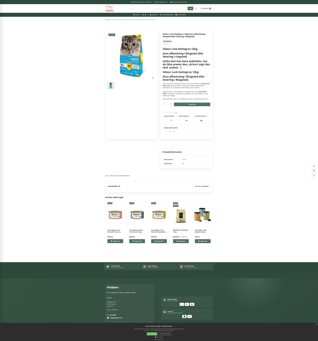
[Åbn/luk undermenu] (140, 15)
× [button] (316, 324)
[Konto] (196, 8)
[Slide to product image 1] (111, 85)
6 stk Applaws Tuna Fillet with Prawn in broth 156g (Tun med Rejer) (114, 231)
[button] (159, 337)
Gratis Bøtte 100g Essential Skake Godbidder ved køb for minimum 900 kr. (202, 231)
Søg (190, 8)
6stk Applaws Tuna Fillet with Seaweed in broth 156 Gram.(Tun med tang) (158, 231)
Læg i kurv (192, 104)
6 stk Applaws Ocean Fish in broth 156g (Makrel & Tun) (136, 231)
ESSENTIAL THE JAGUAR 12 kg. (180, 231)
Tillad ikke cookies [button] (165, 333)
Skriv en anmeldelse (202, 186)
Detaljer (172, 330)
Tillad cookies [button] (152, 333)
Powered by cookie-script (159, 339)
